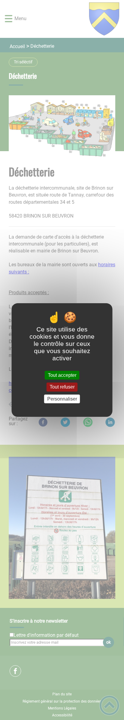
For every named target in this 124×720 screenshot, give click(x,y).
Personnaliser (62, 398)
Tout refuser (62, 387)
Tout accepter (62, 375)
